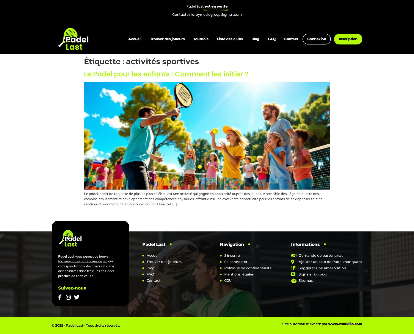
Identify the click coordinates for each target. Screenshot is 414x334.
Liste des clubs (230, 39)
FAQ (272, 39)
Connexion (316, 39)
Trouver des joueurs (167, 39)
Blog (255, 39)
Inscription (348, 39)
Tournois (200, 39)
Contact (291, 39)
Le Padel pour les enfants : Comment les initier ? (166, 74)
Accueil (134, 39)
